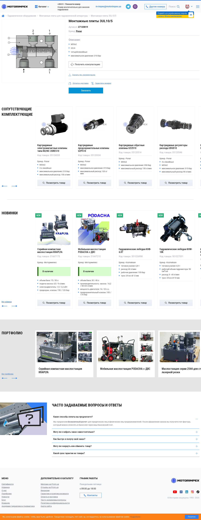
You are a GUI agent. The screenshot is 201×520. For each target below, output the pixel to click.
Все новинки (7, 302)
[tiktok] (197, 491)
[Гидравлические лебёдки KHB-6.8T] (135, 228)
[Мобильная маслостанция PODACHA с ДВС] (94, 228)
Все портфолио (7, 374)
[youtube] (175, 491)
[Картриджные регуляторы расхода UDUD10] (176, 124)
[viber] (135, 6)
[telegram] (128, 6)
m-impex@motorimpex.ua (108, 6)
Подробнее (135, 517)
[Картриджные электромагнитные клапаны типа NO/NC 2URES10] (53, 124)
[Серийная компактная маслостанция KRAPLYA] (53, 228)
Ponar (79, 31)
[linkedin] (186, 491)
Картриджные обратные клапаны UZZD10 (132, 146)
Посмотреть (55, 183)
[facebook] (181, 491)
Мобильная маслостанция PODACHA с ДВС (92, 250)
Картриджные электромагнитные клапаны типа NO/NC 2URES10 (52, 148)
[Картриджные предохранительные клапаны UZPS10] (94, 124)
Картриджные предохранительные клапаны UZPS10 (93, 148)
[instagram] (192, 491)
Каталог (43, 6)
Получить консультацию (87, 64)
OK (191, 15)
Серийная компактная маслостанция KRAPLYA (49, 250)
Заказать (86, 90)
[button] (4, 186)
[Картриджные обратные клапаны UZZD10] (135, 124)
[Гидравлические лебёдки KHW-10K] (176, 228)
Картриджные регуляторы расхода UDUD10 (173, 146)
